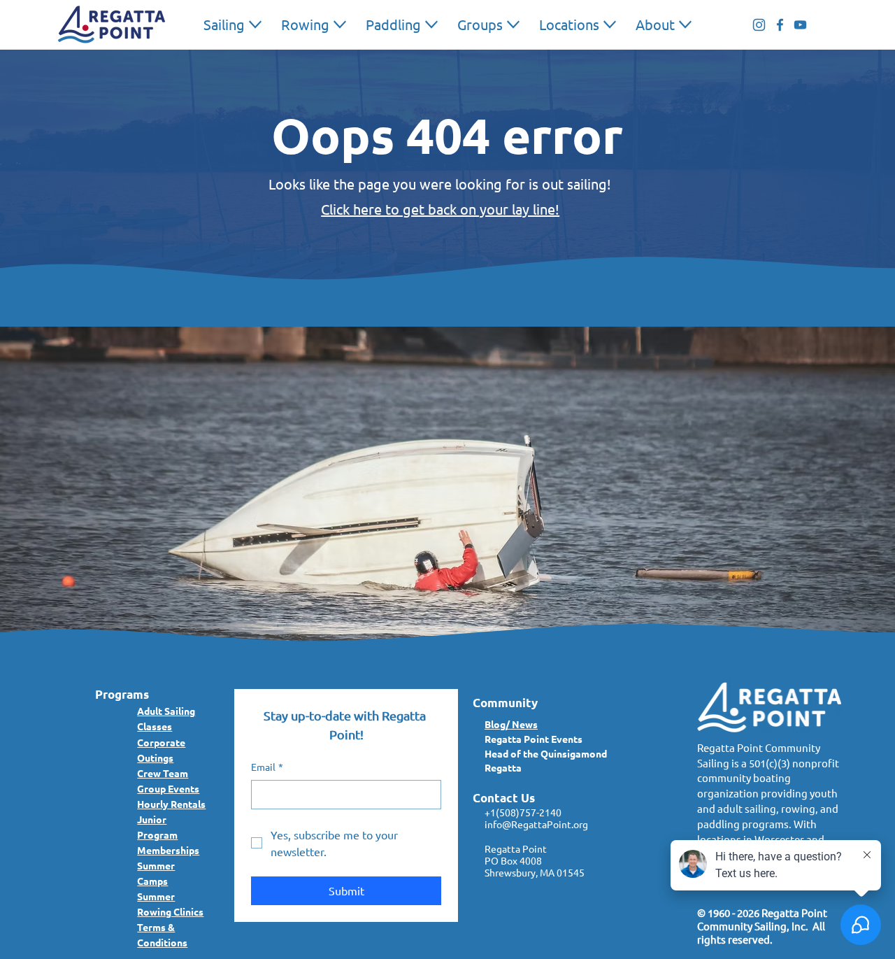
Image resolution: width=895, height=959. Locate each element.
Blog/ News (511, 724)
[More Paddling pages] (431, 24)
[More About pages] (685, 24)
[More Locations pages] (609, 24)
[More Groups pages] (513, 24)
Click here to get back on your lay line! (440, 209)
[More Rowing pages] (340, 24)
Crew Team (162, 773)
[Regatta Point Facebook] (780, 25)
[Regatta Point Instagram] (759, 25)
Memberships (168, 850)
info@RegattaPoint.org (536, 824)
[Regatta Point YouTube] (800, 25)
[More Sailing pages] (255, 24)
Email (267, 766)
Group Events (168, 788)
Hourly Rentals (171, 803)
